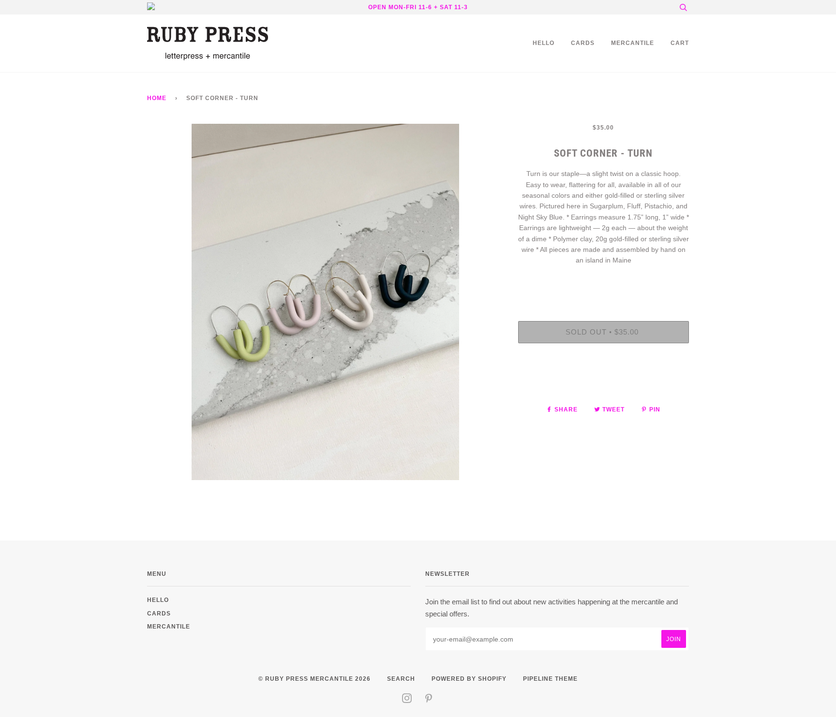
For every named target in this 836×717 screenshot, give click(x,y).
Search (401, 678)
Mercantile (632, 43)
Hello (543, 43)
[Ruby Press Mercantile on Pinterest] (429, 700)
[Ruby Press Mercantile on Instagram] (407, 700)
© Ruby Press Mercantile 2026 (314, 678)
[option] (325, 302)
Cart (680, 43)
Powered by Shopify (469, 678)
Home (156, 98)
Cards (583, 43)
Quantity (603, 281)
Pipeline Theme (550, 678)
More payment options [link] (603, 384)
